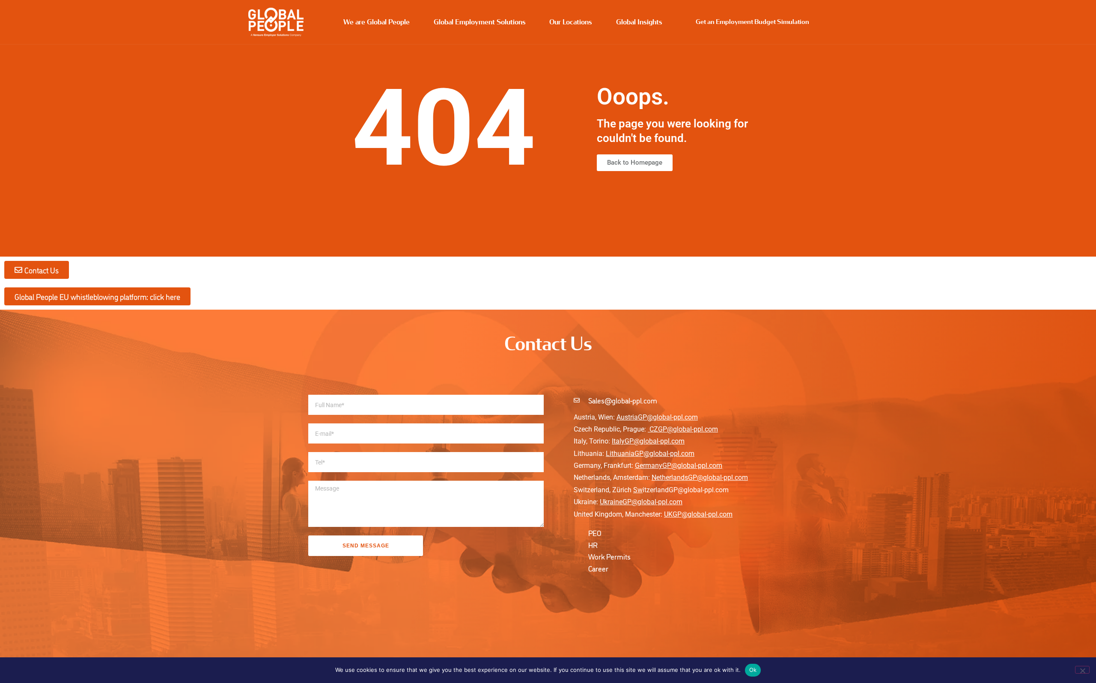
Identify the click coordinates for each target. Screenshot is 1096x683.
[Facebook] (596, 589)
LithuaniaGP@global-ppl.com (650, 453)
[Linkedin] (580, 589)
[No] (1082, 670)
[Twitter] (612, 589)
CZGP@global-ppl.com (683, 429)
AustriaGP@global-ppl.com (657, 417)
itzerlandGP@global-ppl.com (681, 490)
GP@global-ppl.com (652, 502)
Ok (753, 669)
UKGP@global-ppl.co (695, 514)
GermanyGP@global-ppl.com (678, 465)
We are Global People (376, 22)
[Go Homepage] (276, 22)
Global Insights (639, 22)
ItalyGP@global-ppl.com (648, 441)
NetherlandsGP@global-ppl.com (700, 477)
